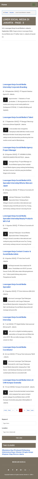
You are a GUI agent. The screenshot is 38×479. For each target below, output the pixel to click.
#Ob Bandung (25, 450)
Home (4, 4)
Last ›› (32, 410)
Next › (28, 410)
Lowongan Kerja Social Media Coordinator (14, 348)
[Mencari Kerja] (19, 462)
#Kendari (19, 452)
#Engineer (5, 454)
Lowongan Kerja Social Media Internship (14, 318)
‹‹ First (5, 410)
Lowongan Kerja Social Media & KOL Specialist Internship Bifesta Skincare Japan (17, 183)
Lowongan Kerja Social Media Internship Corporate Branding (15, 85)
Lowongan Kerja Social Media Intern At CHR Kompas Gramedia (18, 381)
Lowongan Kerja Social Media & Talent (18, 117)
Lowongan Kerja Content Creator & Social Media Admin (17, 252)
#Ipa (11, 450)
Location (5, 428)
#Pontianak (17, 450)
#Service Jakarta (18, 454)
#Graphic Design (27, 452)
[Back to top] (29, 470)
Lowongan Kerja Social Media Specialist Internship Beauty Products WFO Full (18, 218)
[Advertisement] (19, 62)
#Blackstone (6, 450)
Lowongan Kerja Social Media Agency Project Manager (17, 148)
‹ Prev (9, 410)
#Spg (10, 454)
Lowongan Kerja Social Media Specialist (14, 285)
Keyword (5, 419)
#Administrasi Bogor (9, 452)
